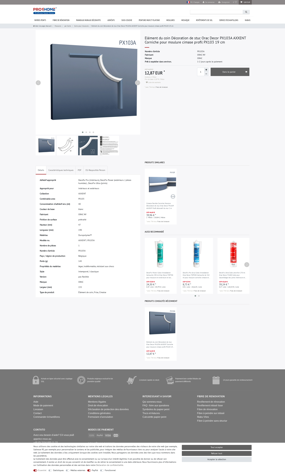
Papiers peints (40, 20)
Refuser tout (216, 453)
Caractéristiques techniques (60, 170)
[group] (161, 185)
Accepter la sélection (216, 459)
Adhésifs (111, 20)
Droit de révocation (98, 405)
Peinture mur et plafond (149, 20)
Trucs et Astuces (151, 413)
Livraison (38, 409)
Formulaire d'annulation (100, 417)
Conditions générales (99, 413)
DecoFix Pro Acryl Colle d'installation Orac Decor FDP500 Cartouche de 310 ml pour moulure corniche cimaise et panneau (196, 275)
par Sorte (67, 26)
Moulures (170, 20)
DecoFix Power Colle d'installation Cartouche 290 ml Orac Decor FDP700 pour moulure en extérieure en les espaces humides (159, 275)
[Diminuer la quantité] (206, 74)
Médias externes (78, 470)
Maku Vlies (203, 417)
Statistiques (58, 470)
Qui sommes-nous (152, 402)
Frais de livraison (161, 87)
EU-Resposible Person (95, 170)
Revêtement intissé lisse (210, 405)
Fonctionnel (110, 470)
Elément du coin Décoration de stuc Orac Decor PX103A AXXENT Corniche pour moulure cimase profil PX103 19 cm (159, 344)
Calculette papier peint (154, 417)
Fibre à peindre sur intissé (210, 413)
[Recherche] (246, 12)
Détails (41, 170)
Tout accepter (217, 447)
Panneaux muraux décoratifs (88, 20)
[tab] (41, 170)
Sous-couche (126, 20)
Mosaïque (185, 20)
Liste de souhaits (154, 82)
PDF (79, 170)
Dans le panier (229, 72)
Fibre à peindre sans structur (212, 421)
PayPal (95, 470)
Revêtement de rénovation (211, 402)
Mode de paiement (43, 405)
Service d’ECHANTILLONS (228, 20)
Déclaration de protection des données (108, 409)
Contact (37, 413)
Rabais (247, 20)
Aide (35, 402)
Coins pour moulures (81, 26)
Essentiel (42, 470)
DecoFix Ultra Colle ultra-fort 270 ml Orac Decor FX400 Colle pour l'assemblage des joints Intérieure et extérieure (232, 275)
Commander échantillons (46, 417)
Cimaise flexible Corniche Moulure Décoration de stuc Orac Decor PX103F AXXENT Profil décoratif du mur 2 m (160, 205)
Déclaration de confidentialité (109, 465)
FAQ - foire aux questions (155, 405)
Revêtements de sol (204, 20)
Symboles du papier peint (155, 409)
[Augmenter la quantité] (206, 70)
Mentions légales (97, 402)
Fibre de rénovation (61, 20)
